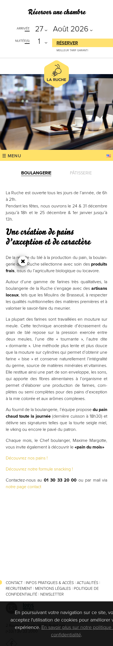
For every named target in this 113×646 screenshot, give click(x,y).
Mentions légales (53, 588)
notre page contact (23, 487)
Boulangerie (36, 173)
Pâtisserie (81, 173)
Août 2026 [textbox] (70, 29)
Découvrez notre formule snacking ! (39, 469)
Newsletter (52, 594)
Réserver (67, 43)
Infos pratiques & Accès (50, 582)
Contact (14, 582)
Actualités (87, 582)
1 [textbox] (39, 41)
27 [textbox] (39, 29)
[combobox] (40, 28)
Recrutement (19, 588)
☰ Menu (11, 156)
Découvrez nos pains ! (27, 458)
